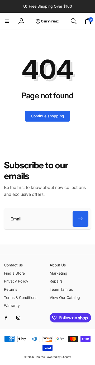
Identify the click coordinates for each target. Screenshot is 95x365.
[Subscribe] (80, 219)
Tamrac (40, 356)
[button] (7, 21)
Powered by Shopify (58, 356)
